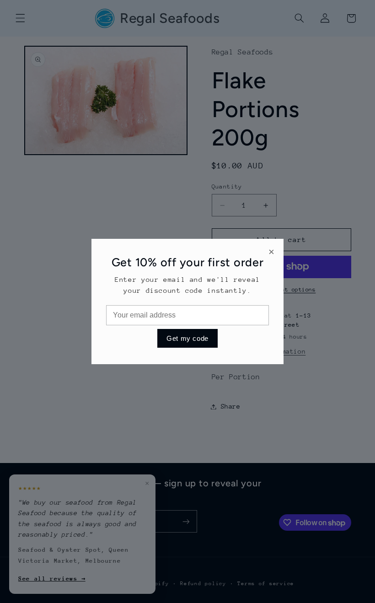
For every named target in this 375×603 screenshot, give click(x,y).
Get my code (187, 338)
